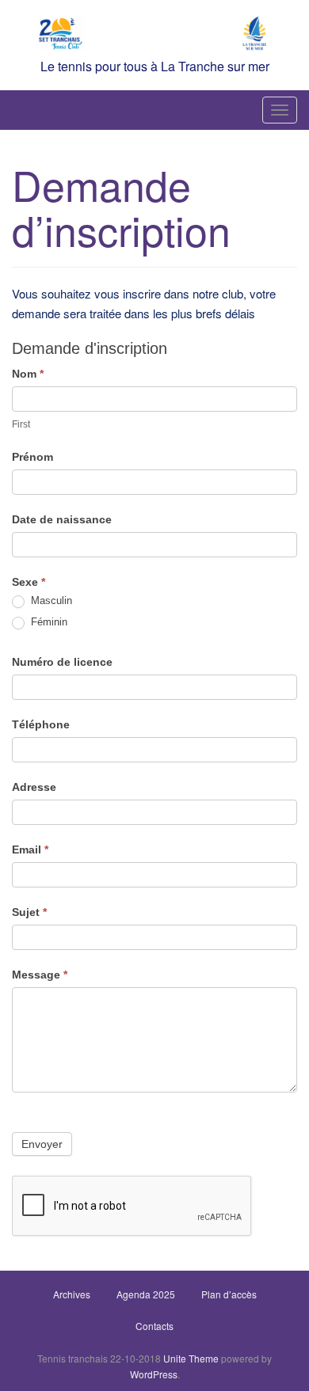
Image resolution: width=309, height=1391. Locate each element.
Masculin (50, 600)
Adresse (34, 787)
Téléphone (41, 724)
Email (30, 849)
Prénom (32, 456)
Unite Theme (191, 1358)
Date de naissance (62, 519)
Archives (71, 1294)
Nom (28, 373)
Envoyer (42, 1144)
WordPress (153, 1374)
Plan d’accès (229, 1294)
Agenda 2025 (145, 1294)
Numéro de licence (62, 662)
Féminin (47, 622)
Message (39, 974)
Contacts (154, 1325)
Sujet (29, 912)
